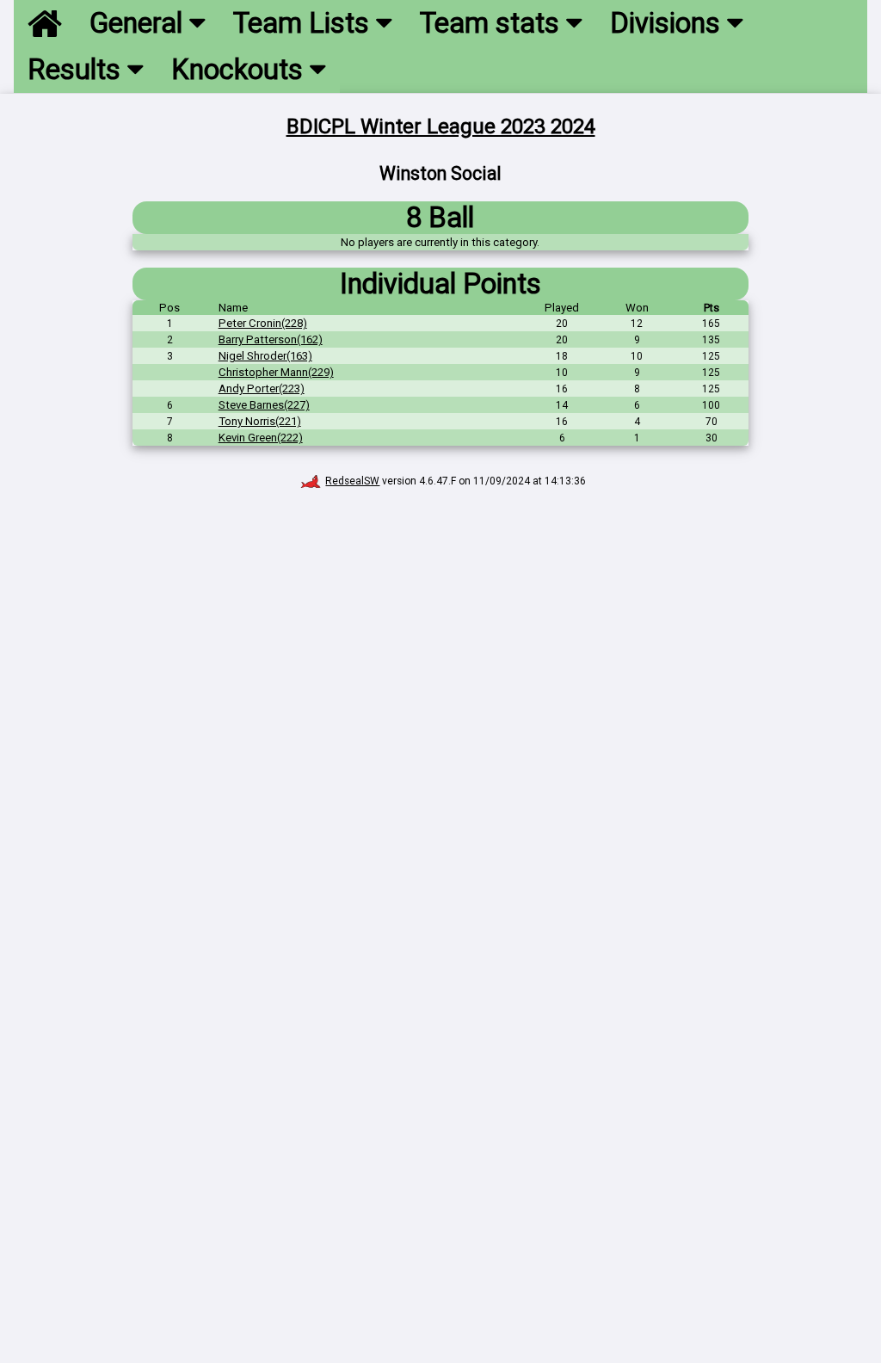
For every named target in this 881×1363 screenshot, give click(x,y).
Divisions (668, 23)
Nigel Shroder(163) (265, 355)
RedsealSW (352, 481)
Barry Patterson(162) (271, 339)
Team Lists (304, 23)
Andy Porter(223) (262, 388)
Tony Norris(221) (260, 421)
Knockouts (240, 69)
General (139, 23)
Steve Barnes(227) (264, 404)
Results (77, 69)
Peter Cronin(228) (263, 323)
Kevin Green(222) (261, 437)
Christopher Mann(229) (276, 372)
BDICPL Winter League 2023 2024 (440, 126)
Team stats (493, 23)
